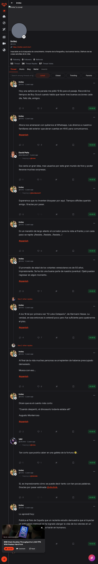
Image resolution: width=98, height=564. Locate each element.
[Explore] (4, 23)
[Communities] (4, 50)
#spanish (23, 134)
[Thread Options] (94, 83)
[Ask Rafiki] (91, 557)
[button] (4, 559)
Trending (73, 75)
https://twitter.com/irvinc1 (22, 47)
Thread (13, 69)
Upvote (10, 549)
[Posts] (4, 37)
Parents (89, 75)
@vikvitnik (52, 487)
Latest (42, 75)
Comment (22, 549)
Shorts (21, 69)
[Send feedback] (4, 11)
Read (33, 549)
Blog (29, 69)
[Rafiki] (4, 29)
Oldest (58, 75)
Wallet (35, 69)
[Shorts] (4, 43)
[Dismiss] (42, 528)
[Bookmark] (73, 108)
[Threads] (4, 16)
